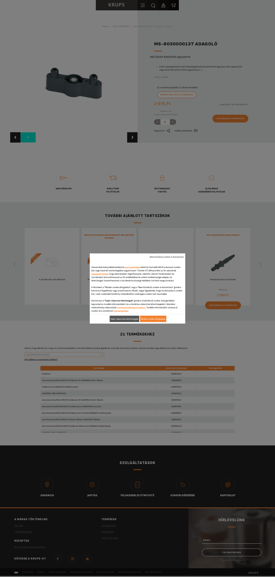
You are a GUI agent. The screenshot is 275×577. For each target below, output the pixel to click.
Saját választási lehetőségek (124, 318)
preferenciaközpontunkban (131, 307)
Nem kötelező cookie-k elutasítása (167, 256)
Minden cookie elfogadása (153, 318)
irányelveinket (120, 311)
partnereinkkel (132, 267)
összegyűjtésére (99, 274)
